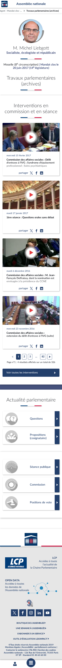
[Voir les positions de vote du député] (31, 502)
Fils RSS (33, 650)
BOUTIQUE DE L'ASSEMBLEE (30, 623)
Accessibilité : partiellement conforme (39, 647)
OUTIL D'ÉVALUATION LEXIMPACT (30, 639)
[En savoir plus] (31, 436)
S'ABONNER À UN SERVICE (30, 634)
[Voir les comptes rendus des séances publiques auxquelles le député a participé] (31, 467)
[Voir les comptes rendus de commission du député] (31, 484)
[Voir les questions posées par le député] (31, 418)
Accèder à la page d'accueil (4, 4)
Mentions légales (13, 647)
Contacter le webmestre (17, 650)
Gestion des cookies (47, 650)
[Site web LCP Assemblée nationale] (31, 563)
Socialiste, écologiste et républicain (31, 52)
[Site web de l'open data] (31, 585)
